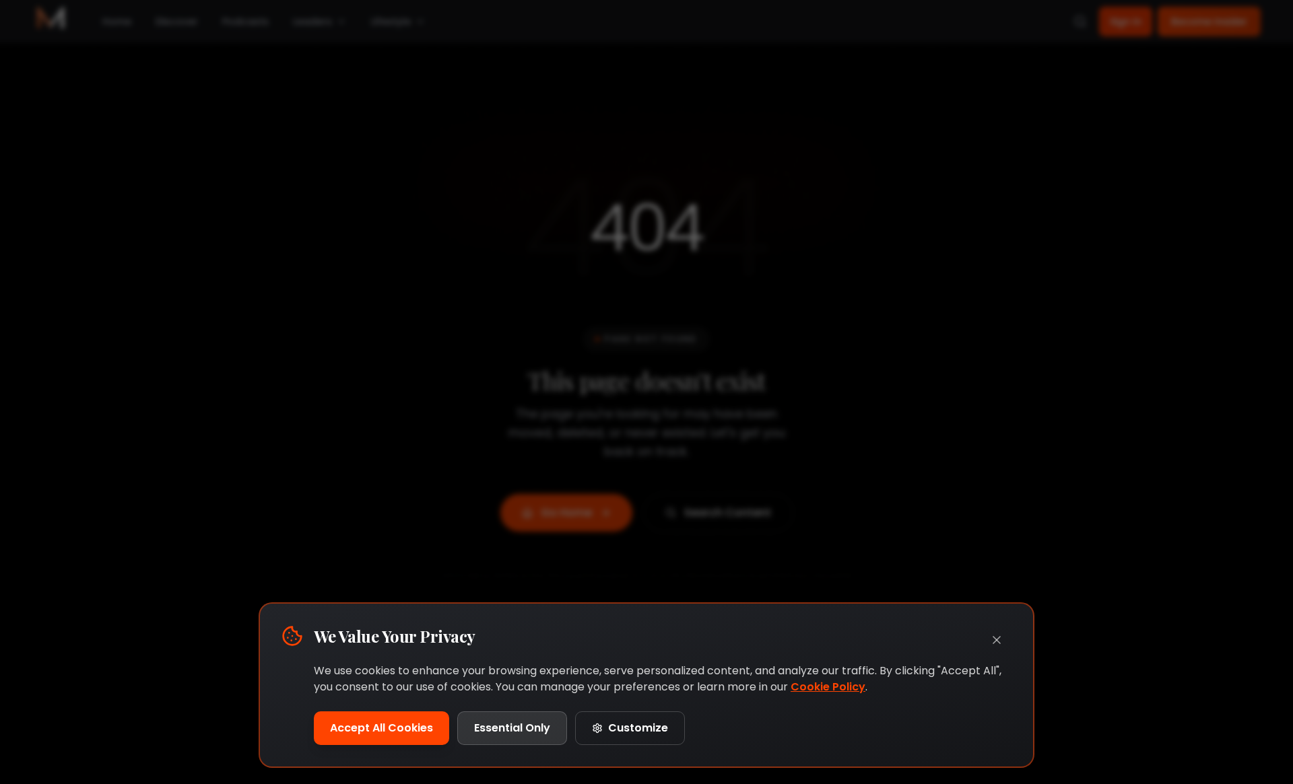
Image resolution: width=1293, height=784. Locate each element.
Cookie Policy (828, 686)
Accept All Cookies (381, 728)
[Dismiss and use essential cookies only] (997, 640)
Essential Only (512, 728)
